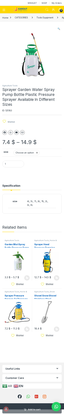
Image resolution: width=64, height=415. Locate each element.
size (6, 152)
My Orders (57, 3)
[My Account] (53, 9)
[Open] (5, 9)
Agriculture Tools (10, 85)
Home (5, 17)
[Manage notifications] (6, 409)
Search (47, 9)
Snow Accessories (44, 293)
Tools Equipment (45, 17)
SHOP (44, 3)
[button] (58, 29)
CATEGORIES (21, 17)
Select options (26, 278)
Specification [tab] (11, 185)
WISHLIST (32, 3)
